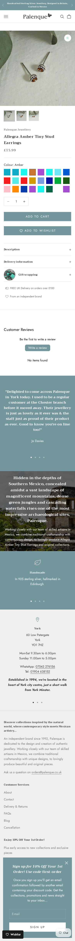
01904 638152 (40, 671)
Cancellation (12, 827)
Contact (9, 799)
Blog (7, 820)
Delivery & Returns (16, 806)
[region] (37, 576)
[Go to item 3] (33, 115)
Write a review (37, 348)
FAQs (7, 813)
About (8, 792)
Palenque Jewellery (17, 129)
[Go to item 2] (21, 115)
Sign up (37, 927)
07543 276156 (45, 666)
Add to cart (37, 216)
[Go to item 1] (9, 115)
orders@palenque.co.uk (47, 772)
